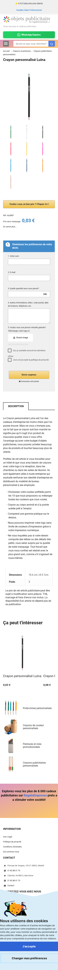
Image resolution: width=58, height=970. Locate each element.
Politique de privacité (12, 842)
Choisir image (22, 337)
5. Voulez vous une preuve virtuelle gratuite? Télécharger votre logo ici (27, 329)
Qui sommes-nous (11, 852)
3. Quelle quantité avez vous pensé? (23, 288)
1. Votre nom (13, 256)
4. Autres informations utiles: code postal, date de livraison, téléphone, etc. (28, 304)
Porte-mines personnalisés (37, 708)
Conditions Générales (12, 847)
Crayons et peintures (22, 51)
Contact (10, 885)
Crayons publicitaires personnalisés (34, 764)
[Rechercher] (51, 44)
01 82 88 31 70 (13, 871)
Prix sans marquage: (12, 221)
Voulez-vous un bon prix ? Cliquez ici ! (29, 204)
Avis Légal (7, 837)
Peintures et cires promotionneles (32, 745)
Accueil (6, 51)
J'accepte (29, 946)
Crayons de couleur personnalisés (33, 727)
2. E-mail (12, 272)
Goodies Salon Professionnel (29, 10)
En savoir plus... (10, 226)
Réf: (5, 215)
